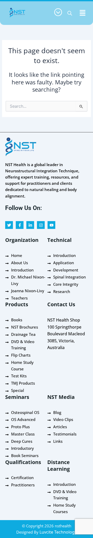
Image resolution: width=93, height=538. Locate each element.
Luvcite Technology (58, 532)
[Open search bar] (69, 13)
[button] (83, 13)
